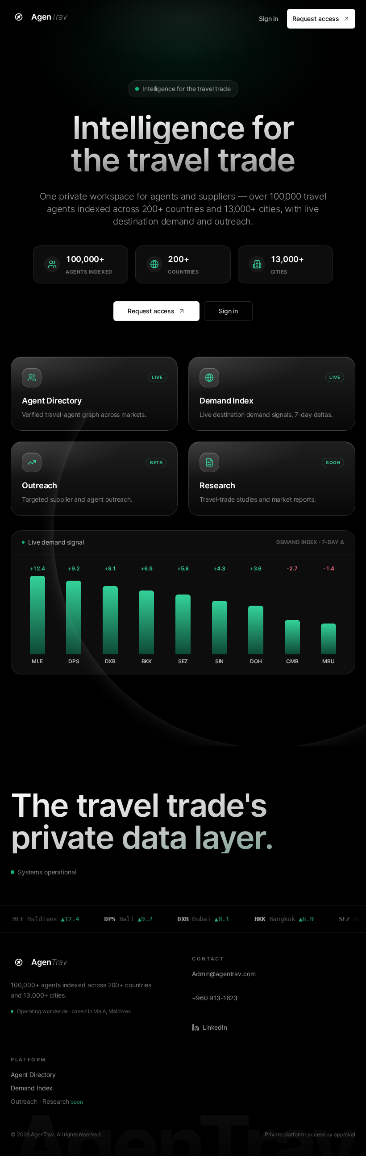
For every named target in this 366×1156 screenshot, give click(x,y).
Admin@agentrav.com (223, 973)
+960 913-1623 (214, 998)
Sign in (268, 18)
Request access (315, 18)
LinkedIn (215, 1027)
